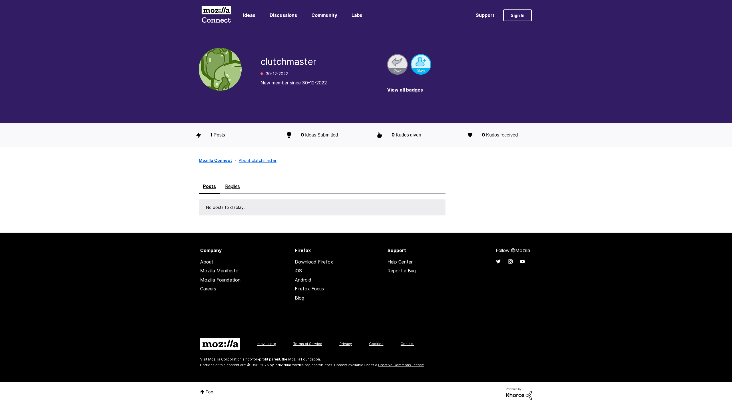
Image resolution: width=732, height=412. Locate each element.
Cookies (376, 344)
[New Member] (421, 64)
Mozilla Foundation (220, 280)
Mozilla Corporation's (226, 359)
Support (485, 15)
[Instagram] (510, 261)
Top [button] (209, 391)
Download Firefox (314, 262)
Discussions (283, 15)
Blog (299, 298)
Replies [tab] (232, 186)
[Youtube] (522, 261)
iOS (298, 271)
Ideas (249, 15)
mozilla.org (266, 344)
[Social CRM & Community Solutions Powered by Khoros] (519, 393)
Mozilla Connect (216, 15)
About (206, 262)
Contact (407, 344)
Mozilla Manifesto (219, 271)
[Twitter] (498, 261)
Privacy (345, 344)
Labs (356, 15)
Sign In (517, 15)
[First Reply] (397, 64)
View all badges (405, 90)
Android (303, 280)
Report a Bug (401, 271)
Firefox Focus (309, 289)
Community (324, 15)
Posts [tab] (209, 186)
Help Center (400, 262)
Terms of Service (307, 344)
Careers (208, 289)
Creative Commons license (401, 365)
